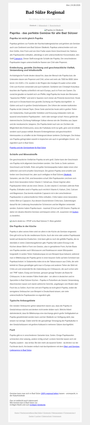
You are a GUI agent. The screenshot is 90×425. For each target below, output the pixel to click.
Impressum (57, 416)
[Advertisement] (45, 372)
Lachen (38, 416)
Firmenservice (69, 413)
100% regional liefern (50, 393)
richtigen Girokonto (37, 405)
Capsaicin (18, 59)
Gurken (75, 212)
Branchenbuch (55, 25)
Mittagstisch (43, 25)
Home (17, 413)
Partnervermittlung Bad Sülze (31, 413)
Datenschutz (47, 416)
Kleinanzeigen (57, 413)
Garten (31, 416)
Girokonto (47, 413)
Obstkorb (67, 175)
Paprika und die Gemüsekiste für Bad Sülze (28, 148)
